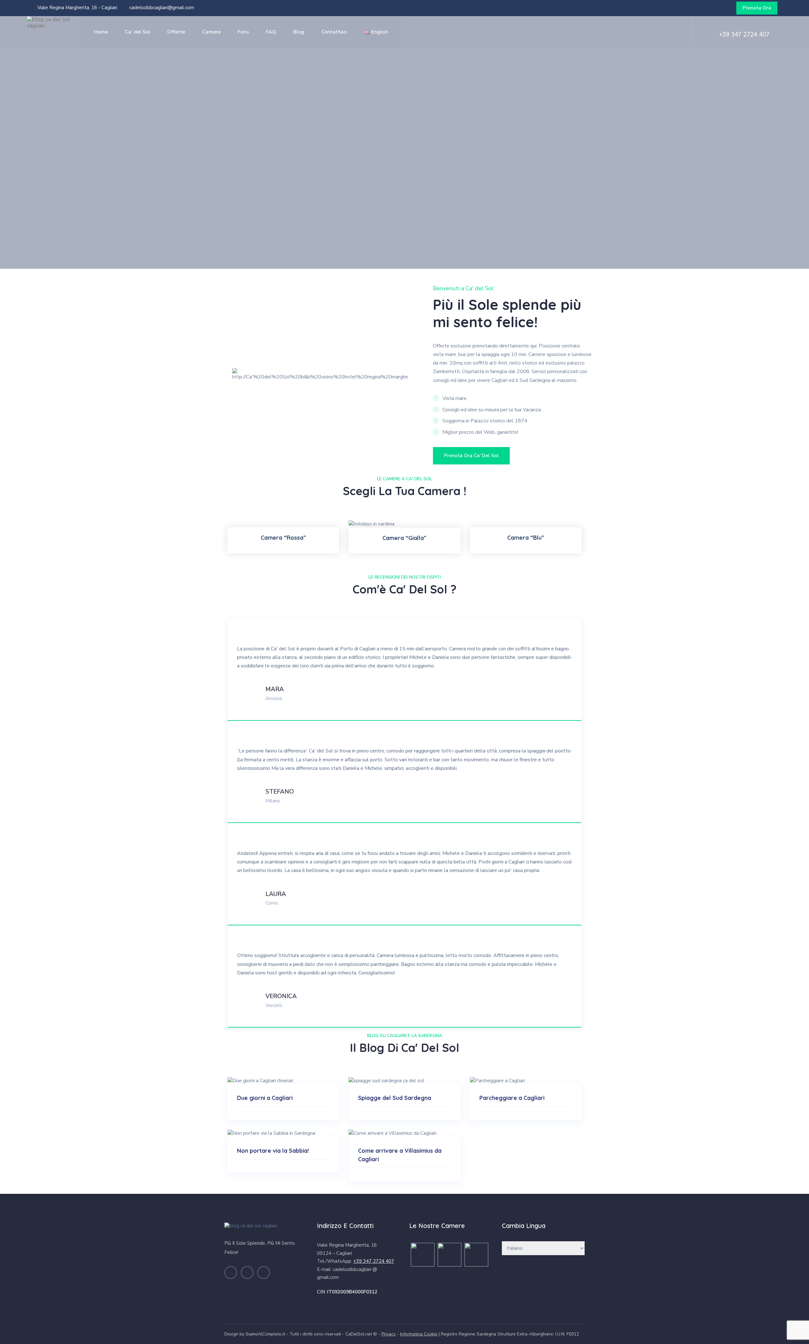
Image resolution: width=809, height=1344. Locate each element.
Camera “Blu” (525, 537)
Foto (243, 31)
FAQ (271, 31)
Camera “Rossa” (283, 537)
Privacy (388, 1334)
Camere (211, 31)
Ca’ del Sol (137, 31)
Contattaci (334, 31)
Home (101, 31)
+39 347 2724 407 (744, 34)
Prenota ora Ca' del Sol (471, 455)
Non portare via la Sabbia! (273, 1150)
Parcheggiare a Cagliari (511, 1098)
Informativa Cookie (418, 1334)
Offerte (176, 31)
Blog (298, 31)
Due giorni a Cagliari (265, 1098)
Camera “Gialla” (404, 538)
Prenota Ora (757, 8)
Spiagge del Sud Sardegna (394, 1098)
